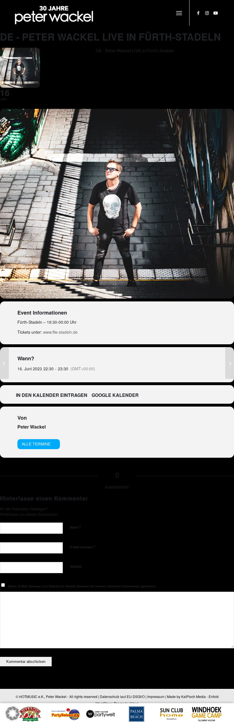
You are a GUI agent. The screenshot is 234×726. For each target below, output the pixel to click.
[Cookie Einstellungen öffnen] (12, 718)
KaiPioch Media (193, 696)
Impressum (155, 696)
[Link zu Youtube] (215, 13)
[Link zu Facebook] (198, 13)
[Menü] (179, 13)
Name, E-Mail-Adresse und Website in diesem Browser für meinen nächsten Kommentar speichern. (82, 586)
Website (76, 566)
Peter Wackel (31, 426)
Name (75, 527)
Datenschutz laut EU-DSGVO (122, 696)
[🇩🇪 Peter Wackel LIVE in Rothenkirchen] (4, 363)
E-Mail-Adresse (82, 546)
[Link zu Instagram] (207, 13)
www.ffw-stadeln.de (60, 332)
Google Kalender (115, 395)
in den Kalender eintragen (51, 395)
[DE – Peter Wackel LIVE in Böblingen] (229, 363)
